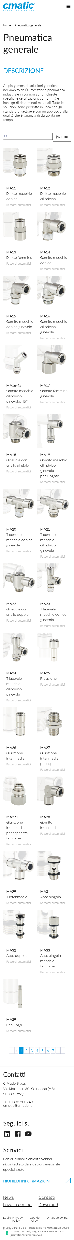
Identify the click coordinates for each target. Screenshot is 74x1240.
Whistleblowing (57, 1218)
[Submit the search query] (6, 136)
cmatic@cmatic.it (17, 1106)
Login (6, 1218)
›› (63, 1050)
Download (48, 1205)
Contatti (47, 1198)
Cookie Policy (34, 1219)
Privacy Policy (17, 1219)
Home (7, 25)
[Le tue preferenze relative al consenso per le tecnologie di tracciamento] (7, 1233)
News (8, 1198)
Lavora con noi (17, 1205)
